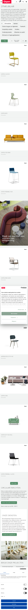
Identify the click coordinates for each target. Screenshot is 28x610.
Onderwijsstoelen (7, 32)
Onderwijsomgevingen (7, 566)
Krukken (17, 29)
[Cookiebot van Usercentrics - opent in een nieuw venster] (21, 288)
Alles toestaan (14, 313)
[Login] (16, 1)
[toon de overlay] (3, 242)
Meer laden (14, 483)
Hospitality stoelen (7, 29)
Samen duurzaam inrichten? (9, 502)
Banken (16, 23)
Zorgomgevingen (20, 566)
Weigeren (14, 321)
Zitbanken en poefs (19, 32)
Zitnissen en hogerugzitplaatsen (11, 35)
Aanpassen (13, 317)
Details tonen (21, 309)
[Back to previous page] (2, 23)
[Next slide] (26, 550)
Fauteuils (22, 26)
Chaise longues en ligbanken (10, 26)
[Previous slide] (2, 550)
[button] (14, 58)
